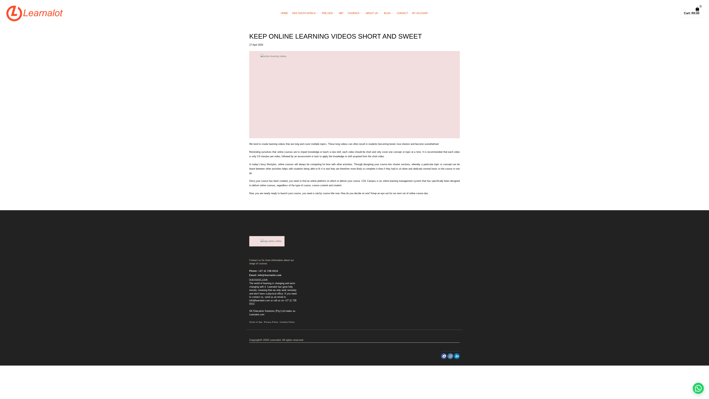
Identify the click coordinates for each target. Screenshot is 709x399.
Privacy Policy (271, 322)
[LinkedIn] (457, 356)
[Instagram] (450, 356)
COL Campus (369, 181)
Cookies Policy (287, 322)
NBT (341, 13)
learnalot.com (258, 279)
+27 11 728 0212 (268, 271)
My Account (420, 13)
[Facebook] (444, 356)
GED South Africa (304, 13)
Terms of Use (256, 322)
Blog (387, 13)
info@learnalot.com (270, 275)
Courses (353, 13)
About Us (372, 13)
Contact (402, 13)
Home (284, 13)
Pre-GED (327, 13)
